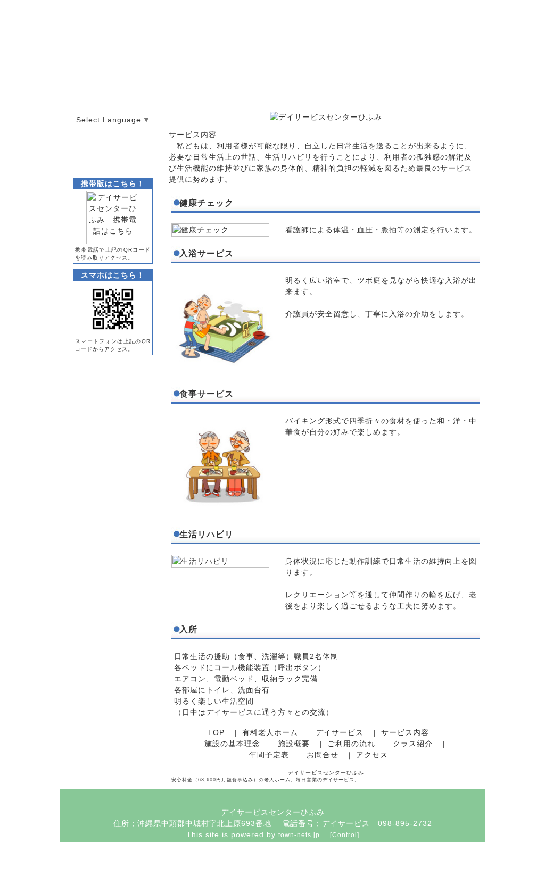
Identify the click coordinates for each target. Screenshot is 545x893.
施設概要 (294, 743)
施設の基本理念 (232, 743)
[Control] (344, 835)
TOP (216, 732)
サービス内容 (405, 732)
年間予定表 (269, 754)
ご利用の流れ (351, 743)
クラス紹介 (413, 743)
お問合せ (322, 754)
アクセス (372, 754)
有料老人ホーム (270, 732)
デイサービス (340, 732)
